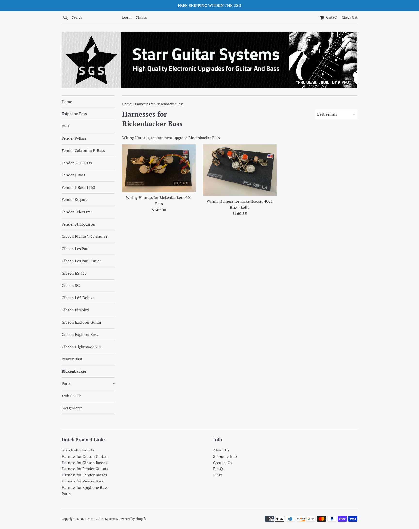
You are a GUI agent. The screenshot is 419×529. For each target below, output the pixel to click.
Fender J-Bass (73, 175)
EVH (65, 126)
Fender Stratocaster (79, 224)
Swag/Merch (72, 408)
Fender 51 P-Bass (77, 163)
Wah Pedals (71, 395)
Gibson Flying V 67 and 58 (85, 236)
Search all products (78, 450)
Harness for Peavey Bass (82, 481)
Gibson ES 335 (74, 273)
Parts (88, 383)
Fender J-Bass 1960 (78, 187)
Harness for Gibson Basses (84, 462)
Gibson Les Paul (75, 248)
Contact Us (222, 462)
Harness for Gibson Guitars (85, 456)
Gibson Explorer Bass (80, 334)
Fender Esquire (75, 199)
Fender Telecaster (77, 211)
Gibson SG (71, 285)
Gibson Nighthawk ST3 (81, 346)
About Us (221, 450)
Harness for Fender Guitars (85, 468)
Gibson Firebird (75, 310)
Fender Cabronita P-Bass (83, 150)
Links (218, 475)
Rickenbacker (74, 371)
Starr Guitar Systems (102, 519)
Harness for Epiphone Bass (85, 487)
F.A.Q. (218, 468)
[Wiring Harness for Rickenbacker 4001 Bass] (159, 168)
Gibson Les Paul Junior (81, 260)
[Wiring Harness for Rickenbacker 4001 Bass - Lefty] (239, 170)
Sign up (141, 17)
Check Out (349, 17)
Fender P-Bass (74, 138)
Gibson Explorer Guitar (81, 322)
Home (67, 101)
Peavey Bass (72, 359)
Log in (126, 17)
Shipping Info (225, 456)
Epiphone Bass (74, 113)
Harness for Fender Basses (84, 475)
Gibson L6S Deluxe (78, 297)
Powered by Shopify (132, 519)
